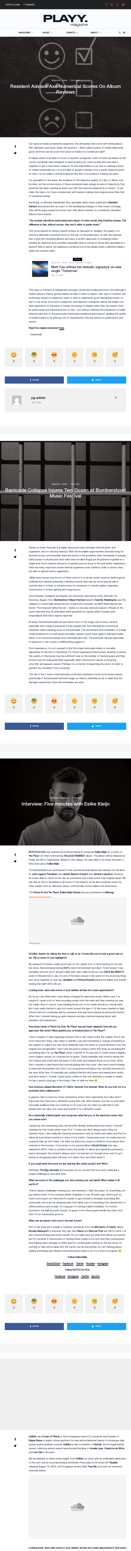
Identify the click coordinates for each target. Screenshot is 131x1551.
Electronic (48, 1390)
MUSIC (46, 33)
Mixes (57, 1390)
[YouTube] (123, 4)
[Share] (15, 146)
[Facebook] (106, 4)
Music (64, 263)
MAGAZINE (24, 33)
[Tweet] (15, 153)
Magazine (56, 80)
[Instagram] (117, 4)
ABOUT (94, 33)
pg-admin (38, 398)
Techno (71, 1390)
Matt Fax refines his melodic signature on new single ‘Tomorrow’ (86, 269)
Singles (88, 263)
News (64, 80)
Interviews (54, 798)
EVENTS (71, 33)
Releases (79, 263)
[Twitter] (112, 4)
